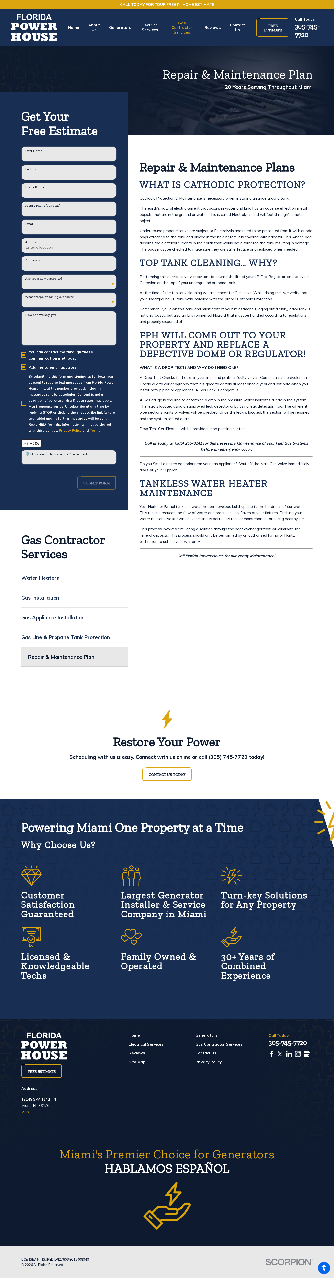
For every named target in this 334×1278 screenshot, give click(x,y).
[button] (324, 1268)
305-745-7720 (307, 30)
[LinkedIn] (289, 1054)
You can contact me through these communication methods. (61, 355)
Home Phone (34, 187)
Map (25, 1111)
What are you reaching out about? (49, 297)
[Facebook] (271, 1054)
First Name (33, 151)
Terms (95, 430)
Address (31, 242)
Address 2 (32, 260)
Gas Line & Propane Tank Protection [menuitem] (65, 637)
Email (29, 224)
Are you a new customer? (43, 279)
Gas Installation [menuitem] (40, 597)
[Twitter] (280, 1054)
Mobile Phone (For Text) (42, 206)
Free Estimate (273, 28)
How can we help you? (41, 315)
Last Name (33, 169)
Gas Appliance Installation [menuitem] (53, 617)
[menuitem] (76, 27)
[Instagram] (298, 1054)
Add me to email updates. (53, 367)
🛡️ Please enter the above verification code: (57, 454)
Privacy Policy (70, 430)
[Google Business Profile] (307, 1054)
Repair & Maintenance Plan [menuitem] (61, 657)
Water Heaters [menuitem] (40, 578)
